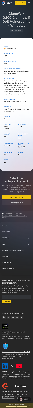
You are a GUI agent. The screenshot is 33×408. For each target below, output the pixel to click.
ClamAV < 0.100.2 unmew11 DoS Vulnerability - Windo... (14, 216)
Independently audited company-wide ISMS (16, 352)
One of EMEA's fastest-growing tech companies (13, 333)
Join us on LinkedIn (7, 374)
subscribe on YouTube (22, 374)
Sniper (20, 135)
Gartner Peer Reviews (8, 398)
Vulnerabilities (18, 213)
